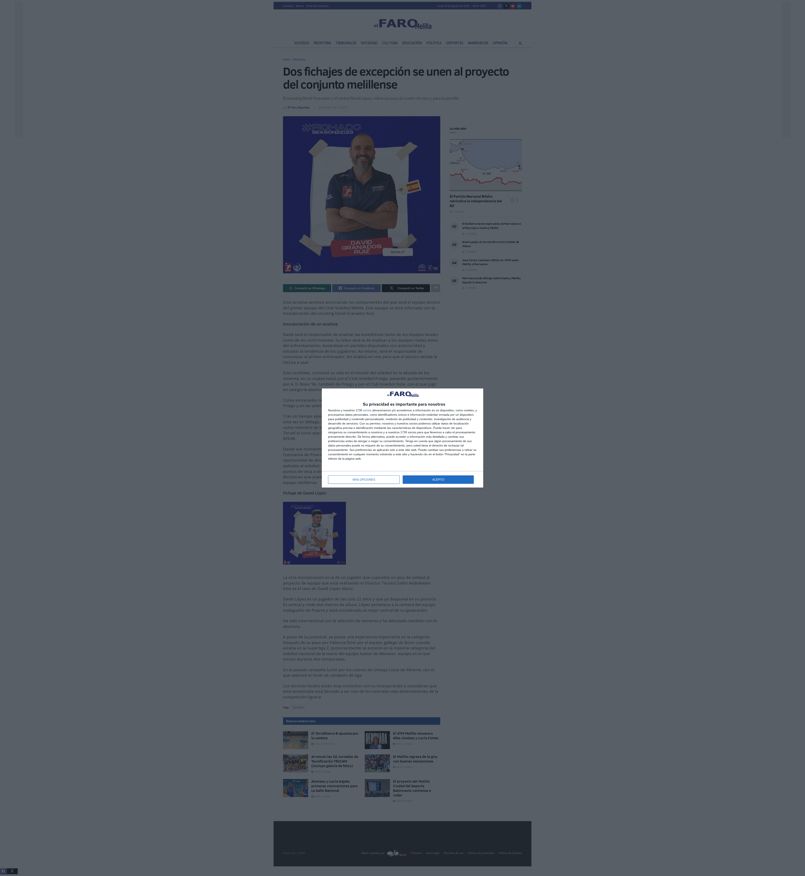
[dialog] (402, 438)
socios (367, 410)
